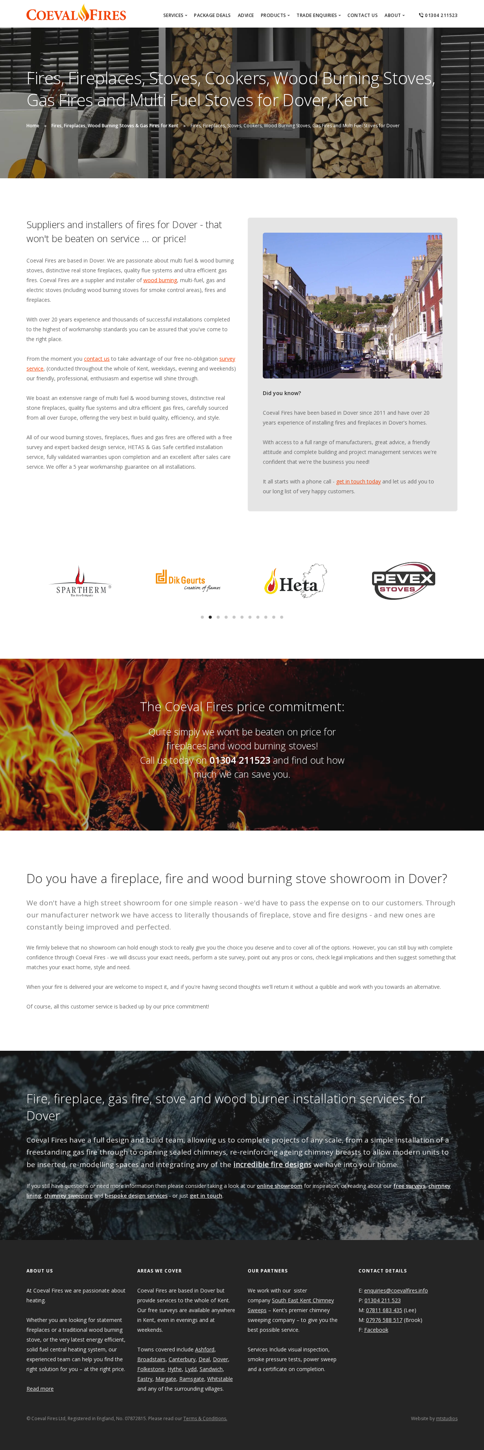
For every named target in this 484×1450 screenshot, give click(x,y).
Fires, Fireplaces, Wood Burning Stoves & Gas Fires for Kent (114, 125)
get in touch (206, 1195)
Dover (220, 1359)
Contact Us (362, 15)
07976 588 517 (384, 1319)
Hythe (175, 1369)
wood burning (160, 280)
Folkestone (150, 1369)
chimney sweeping (68, 1195)
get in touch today (358, 481)
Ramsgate (191, 1378)
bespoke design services (136, 1195)
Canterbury (182, 1359)
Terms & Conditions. (205, 1418)
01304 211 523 (383, 1300)
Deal (204, 1359)
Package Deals (212, 15)
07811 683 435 (384, 1310)
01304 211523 (441, 15)
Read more (40, 1388)
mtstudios (447, 1418)
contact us (97, 358)
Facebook (376, 1329)
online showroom (279, 1185)
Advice (246, 15)
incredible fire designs (272, 1164)
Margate (165, 1378)
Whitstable (220, 1378)
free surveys (409, 1185)
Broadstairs (151, 1359)
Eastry (144, 1378)
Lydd (191, 1369)
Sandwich (211, 1369)
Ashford (204, 1349)
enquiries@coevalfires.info (396, 1290)
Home (32, 125)
